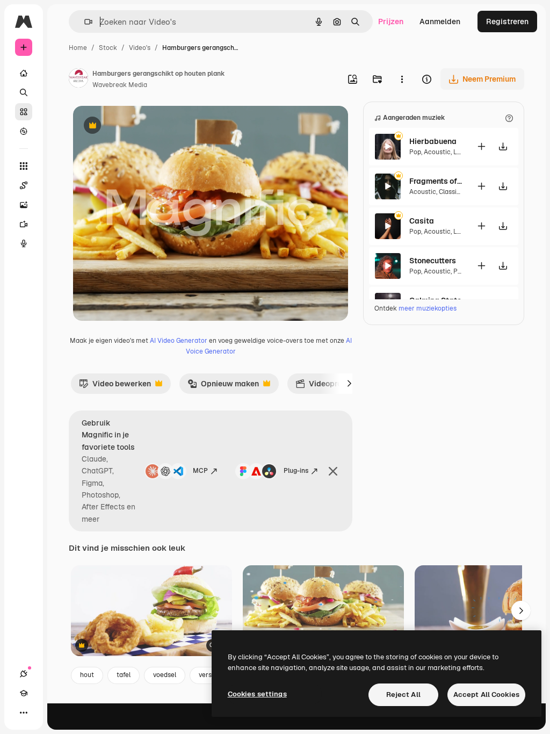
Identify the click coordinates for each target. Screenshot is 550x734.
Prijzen (390, 21)
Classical (452, 192)
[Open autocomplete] (84, 22)
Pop (415, 152)
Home (78, 48)
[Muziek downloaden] (502, 146)
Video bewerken (115, 386)
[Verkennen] (23, 131)
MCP (200, 470)
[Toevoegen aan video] (481, 146)
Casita (421, 221)
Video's (139, 48)
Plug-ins (296, 470)
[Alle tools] (23, 166)
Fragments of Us (436, 181)
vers (205, 675)
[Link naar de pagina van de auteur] (78, 79)
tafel (124, 675)
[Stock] (23, 111)
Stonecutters (432, 260)
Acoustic (437, 152)
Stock (108, 48)
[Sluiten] (333, 471)
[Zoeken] (23, 92)
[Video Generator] (23, 224)
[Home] (23, 73)
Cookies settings (257, 694)
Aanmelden (439, 21)
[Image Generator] (23, 204)
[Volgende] (349, 383)
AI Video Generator (178, 340)
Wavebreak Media (119, 85)
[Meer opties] (401, 79)
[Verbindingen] (23, 673)
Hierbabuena (433, 141)
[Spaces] (23, 185)
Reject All (403, 694)
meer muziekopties (428, 308)
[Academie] (23, 693)
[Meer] (23, 712)
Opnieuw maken (223, 386)
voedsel (164, 675)
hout (87, 675)
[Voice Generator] (23, 243)
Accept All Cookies (486, 694)
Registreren (507, 21)
